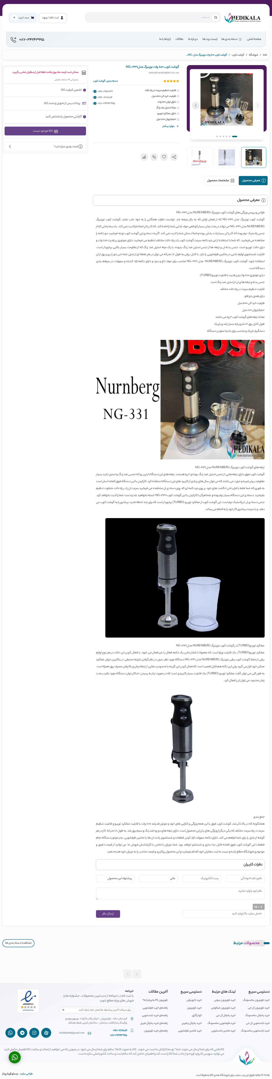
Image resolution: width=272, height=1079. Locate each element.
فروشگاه (253, 55)
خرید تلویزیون (194, 1008)
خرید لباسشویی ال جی (258, 1023)
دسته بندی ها (229, 39)
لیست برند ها (210, 39)
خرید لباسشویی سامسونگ (255, 1031)
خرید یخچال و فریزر (192, 1023)
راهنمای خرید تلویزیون (156, 1031)
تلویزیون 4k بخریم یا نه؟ (155, 1000)
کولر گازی (197, 1015)
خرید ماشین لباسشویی (223, 1031)
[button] (227, 104)
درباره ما (193, 39)
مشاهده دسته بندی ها (18, 943)
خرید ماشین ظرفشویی (190, 1031)
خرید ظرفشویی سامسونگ (221, 1023)
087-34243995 (106, 103)
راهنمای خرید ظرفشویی (155, 1008)
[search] (215, 17)
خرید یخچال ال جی (226, 1015)
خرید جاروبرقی (194, 1000)
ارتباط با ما (165, 39)
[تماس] (15, 1057)
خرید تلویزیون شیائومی (223, 1008)
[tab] (253, 180)
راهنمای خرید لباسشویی (155, 1015)
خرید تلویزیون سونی (225, 1000)
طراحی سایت (26, 1074)
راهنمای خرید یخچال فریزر (154, 1023)
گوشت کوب (238, 55)
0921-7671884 (105, 97)
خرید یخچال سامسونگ (257, 1015)
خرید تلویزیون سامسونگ (256, 1000)
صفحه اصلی (254, 39)
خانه (265, 55)
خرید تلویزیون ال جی (259, 1008)
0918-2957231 (105, 91)
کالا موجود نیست (43, 131)
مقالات (179, 39)
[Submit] (63, 1010)
